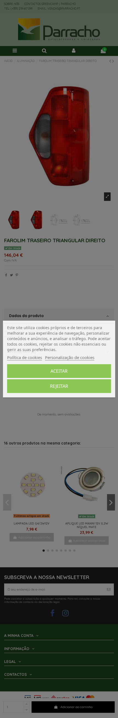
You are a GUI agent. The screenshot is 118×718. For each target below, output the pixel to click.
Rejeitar (59, 386)
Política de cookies (24, 357)
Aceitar (59, 371)
